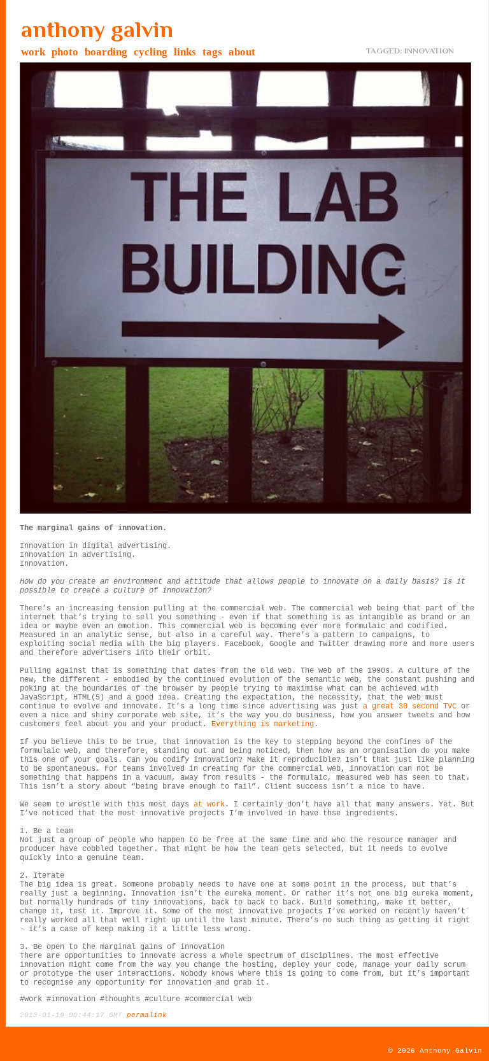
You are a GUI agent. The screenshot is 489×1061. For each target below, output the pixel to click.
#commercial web (218, 999)
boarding (106, 52)
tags (212, 52)
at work (209, 804)
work (33, 52)
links (185, 52)
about (242, 52)
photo (65, 52)
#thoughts (120, 999)
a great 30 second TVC (410, 706)
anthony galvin (97, 29)
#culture (162, 999)
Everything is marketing (262, 724)
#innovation (71, 999)
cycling (150, 52)
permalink (147, 1015)
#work (31, 999)
